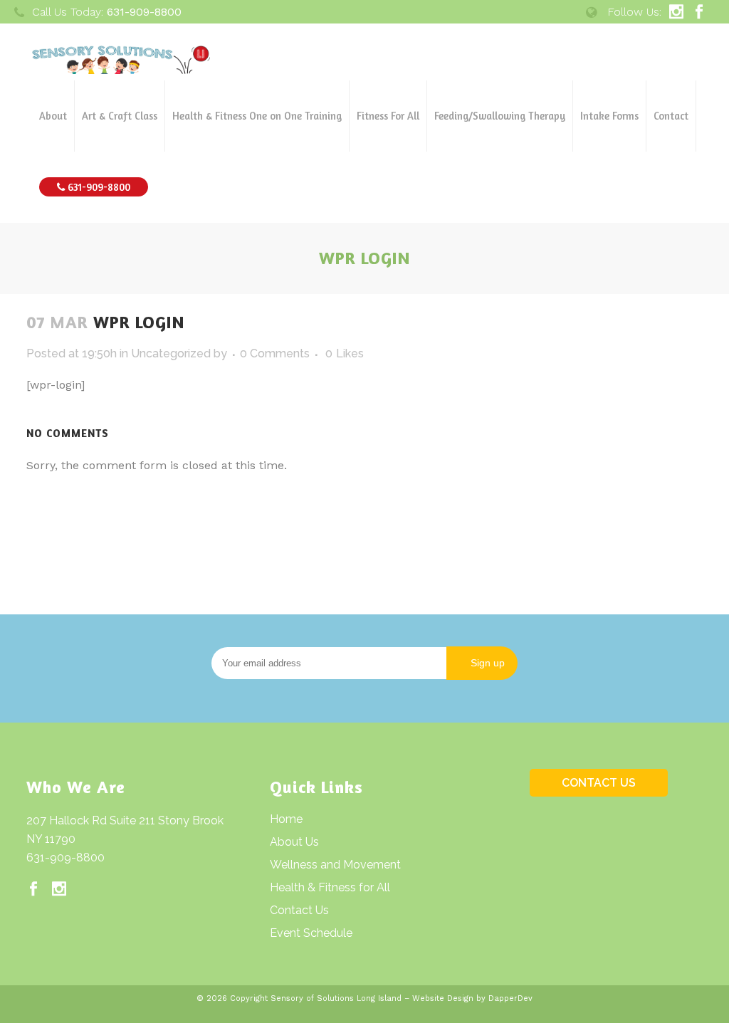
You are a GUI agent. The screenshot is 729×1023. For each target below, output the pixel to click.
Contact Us (299, 910)
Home (286, 819)
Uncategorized (171, 353)
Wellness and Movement (335, 864)
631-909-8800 (65, 857)
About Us (294, 842)
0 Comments (275, 353)
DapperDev (510, 998)
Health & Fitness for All (330, 887)
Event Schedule (311, 933)
